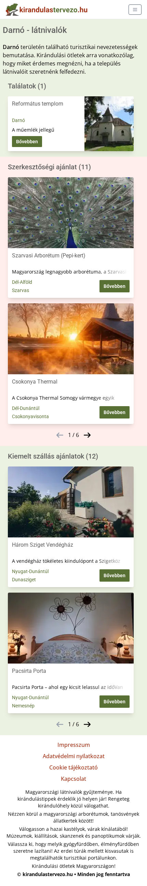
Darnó (18, 120)
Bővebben (27, 141)
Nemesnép (23, 705)
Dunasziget (24, 579)
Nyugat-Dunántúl (30, 571)
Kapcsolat (73, 778)
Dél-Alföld (22, 282)
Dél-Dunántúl (25, 408)
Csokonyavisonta (30, 416)
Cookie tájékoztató (73, 767)
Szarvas (20, 290)
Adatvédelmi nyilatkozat (74, 756)
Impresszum (73, 745)
